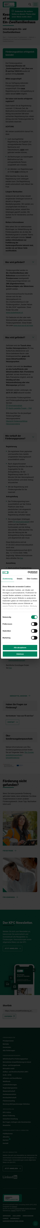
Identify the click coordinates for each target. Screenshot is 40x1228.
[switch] (34, 624)
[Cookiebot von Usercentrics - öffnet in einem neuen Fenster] (28, 572)
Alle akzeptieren (20, 648)
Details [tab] (19, 579)
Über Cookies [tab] (32, 579)
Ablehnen (20, 654)
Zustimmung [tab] (7, 579)
